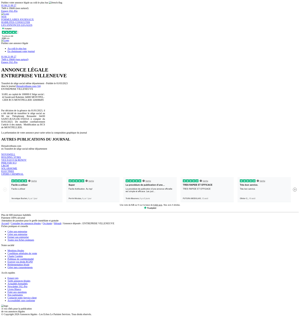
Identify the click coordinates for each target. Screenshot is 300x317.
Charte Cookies (15, 256)
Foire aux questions (17, 292)
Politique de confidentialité (21, 259)
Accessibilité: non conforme (21, 300)
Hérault (57, 223)
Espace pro (13, 278)
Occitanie (47, 223)
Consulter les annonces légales (26, 223)
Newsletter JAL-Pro (17, 286)
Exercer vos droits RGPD (20, 261)
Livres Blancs (14, 289)
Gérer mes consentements (20, 267)
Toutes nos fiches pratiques (21, 240)
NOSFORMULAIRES (10, 18)
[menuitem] (153, 48)
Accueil (5, 223)
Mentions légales (16, 250)
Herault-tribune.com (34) (28, 86)
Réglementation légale (18, 264)
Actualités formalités (18, 283)
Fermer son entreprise (18, 237)
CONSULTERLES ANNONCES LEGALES (16, 23)
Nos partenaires (15, 295)
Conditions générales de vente (22, 253)
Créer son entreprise (17, 231)
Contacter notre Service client (22, 297)
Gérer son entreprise (17, 234)
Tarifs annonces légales (19, 281)
